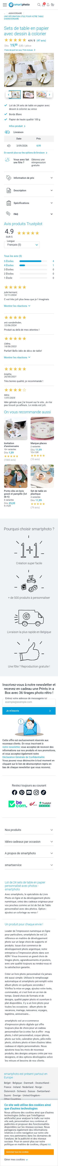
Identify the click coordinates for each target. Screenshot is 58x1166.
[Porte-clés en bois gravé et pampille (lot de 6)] (15, 476)
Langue (11, 241)
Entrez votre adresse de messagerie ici (26, 698)
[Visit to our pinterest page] (21, 792)
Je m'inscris (12, 710)
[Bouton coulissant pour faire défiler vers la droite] (49, 95)
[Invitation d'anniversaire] (15, 428)
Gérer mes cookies (14, 1159)
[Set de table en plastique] (42, 476)
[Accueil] (4, 13)
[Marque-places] (42, 428)
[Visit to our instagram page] (36, 792)
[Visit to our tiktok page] (43, 792)
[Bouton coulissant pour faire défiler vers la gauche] (8, 95)
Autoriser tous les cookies (17, 1152)
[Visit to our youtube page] (29, 792)
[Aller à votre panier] (52, 4)
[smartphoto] (19, 4)
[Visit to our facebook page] (14, 792)
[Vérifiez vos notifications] (48, 4)
